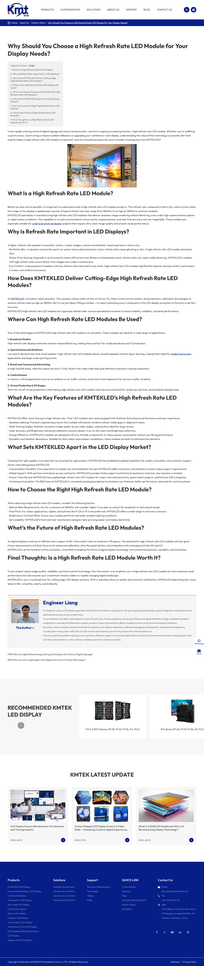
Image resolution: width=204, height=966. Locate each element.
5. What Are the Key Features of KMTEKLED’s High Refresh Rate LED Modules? (35, 93)
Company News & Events (134, 900)
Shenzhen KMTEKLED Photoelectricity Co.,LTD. (44, 961)
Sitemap (175, 961)
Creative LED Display (18, 918)
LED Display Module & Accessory (23, 931)
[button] (11, 725)
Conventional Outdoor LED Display (25, 891)
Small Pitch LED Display (19, 886)
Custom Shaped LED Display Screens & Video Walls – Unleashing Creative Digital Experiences (101, 828)
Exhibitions (127, 909)
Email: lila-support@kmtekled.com (175, 889)
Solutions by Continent (64, 895)
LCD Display (13, 935)
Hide (31, 65)
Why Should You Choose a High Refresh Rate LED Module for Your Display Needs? (88, 22)
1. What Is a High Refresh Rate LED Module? (31, 69)
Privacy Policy (189, 961)
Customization (129, 886)
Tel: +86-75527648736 (170, 898)
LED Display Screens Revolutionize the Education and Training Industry (37, 828)
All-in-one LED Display (18, 904)
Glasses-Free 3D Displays (20, 940)
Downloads (92, 891)
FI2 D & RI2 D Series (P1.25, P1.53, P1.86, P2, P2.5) (113, 729)
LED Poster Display (17, 909)
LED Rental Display (17, 895)
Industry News (38, 22)
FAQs (89, 900)
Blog (124, 895)
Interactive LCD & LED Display (22, 926)
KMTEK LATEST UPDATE (102, 774)
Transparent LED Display (20, 900)
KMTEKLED (17, 298)
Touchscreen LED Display (20, 922)
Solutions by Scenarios (64, 886)
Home (14, 22)
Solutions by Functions (64, 891)
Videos (90, 895)
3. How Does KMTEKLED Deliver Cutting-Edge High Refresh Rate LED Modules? (33, 79)
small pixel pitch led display (47, 223)
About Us (24, 22)
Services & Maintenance (98, 886)
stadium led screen (181, 354)
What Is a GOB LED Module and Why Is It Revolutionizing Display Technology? (161, 828)
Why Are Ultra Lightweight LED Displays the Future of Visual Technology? (49, 659)
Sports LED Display (17, 913)
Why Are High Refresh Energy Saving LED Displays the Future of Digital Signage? (53, 654)
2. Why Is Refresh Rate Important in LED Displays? (35, 74)
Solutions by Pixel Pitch (64, 900)
